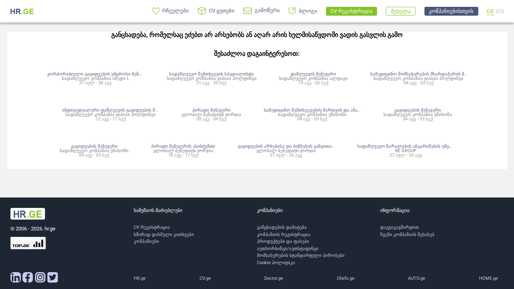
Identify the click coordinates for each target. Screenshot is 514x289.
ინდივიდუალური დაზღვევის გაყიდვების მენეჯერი (117, 110)
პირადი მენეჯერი (211, 110)
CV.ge (205, 278)
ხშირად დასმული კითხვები (164, 234)
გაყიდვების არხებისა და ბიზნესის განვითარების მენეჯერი (302, 146)
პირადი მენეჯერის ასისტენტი (183, 146)
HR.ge (140, 278)
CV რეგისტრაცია (152, 227)
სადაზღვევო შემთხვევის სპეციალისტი (211, 74)
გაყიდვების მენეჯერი (417, 110)
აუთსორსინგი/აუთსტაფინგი (287, 248)
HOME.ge (488, 278)
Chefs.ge (346, 278)
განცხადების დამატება (282, 227)
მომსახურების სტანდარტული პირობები (301, 255)
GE (490, 11)
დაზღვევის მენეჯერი (313, 74)
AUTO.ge (416, 278)
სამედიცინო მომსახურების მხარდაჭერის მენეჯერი (426, 74)
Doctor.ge (273, 278)
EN (500, 11)
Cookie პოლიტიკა (276, 262)
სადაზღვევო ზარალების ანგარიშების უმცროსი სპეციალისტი (424, 146)
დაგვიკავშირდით (399, 227)
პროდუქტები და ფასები (283, 241)
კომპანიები (146, 241)
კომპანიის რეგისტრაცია (283, 234)
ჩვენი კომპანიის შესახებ (407, 234)
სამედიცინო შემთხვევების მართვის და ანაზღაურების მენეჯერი (333, 110)
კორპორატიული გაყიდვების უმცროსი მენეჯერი (99, 74)
